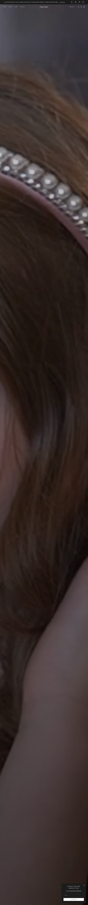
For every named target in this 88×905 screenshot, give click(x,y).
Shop (16, 6)
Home (4, 6)
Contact (22, 6)
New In (10, 6)
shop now (62, 2)
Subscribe (74, 899)
